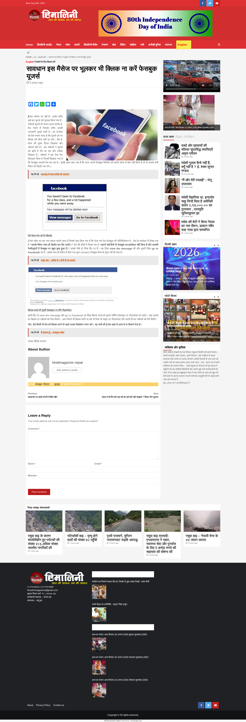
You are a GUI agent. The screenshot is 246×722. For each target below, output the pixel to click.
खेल (114, 44)
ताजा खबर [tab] (168, 136)
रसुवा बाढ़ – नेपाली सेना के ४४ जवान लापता (202, 538)
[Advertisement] (79, 615)
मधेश (67, 44)
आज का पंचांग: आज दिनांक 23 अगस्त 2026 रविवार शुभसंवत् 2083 (189, 127)
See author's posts (67, 370)
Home (29, 44)
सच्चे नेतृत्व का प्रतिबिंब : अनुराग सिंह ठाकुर (109, 604)
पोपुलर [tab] (179, 136)
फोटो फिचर (171, 295)
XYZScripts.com (136, 721)
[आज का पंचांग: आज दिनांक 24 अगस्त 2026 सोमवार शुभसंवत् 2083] (99, 690)
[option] (191, 112)
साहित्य (133, 44)
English (182, 44)
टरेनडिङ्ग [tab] (189, 136)
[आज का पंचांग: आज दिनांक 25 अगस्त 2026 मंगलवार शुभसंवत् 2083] (99, 667)
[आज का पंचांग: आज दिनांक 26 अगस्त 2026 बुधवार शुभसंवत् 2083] (99, 645)
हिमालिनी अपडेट (44, 44)
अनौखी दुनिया (154, 44)
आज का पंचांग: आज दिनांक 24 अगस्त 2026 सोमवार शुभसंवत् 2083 (120, 680)
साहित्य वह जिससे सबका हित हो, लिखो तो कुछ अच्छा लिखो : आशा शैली (120, 581)
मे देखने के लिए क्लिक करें (40, 62)
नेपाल (58, 44)
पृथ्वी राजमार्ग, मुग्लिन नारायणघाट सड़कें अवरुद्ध (122, 538)
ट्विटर (47, 384)
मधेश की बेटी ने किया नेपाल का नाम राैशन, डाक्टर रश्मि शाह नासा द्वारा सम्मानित (198, 226)
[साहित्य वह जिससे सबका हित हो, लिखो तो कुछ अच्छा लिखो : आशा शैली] (99, 592)
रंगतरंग (105, 44)
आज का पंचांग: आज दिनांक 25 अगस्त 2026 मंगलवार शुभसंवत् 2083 (120, 657)
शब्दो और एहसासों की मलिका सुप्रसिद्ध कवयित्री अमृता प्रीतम (197, 149)
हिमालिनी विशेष (90, 44)
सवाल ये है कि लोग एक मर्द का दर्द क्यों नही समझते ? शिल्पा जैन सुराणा (130, 395)
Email (98, 464)
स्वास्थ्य (168, 44)
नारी (142, 44)
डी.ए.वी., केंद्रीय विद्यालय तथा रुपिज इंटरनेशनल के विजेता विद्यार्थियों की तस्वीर (189, 324)
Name (32, 464)
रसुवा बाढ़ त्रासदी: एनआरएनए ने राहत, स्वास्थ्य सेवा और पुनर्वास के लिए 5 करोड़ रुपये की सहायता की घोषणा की (161, 544)
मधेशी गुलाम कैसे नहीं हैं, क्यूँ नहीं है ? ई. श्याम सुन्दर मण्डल (197, 167)
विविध (122, 44)
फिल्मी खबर (171, 244)
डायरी (77, 44)
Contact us (58, 705)
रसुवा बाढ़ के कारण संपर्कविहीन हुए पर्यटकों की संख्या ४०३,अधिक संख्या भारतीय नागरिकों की (44, 542)
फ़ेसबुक (38, 384)
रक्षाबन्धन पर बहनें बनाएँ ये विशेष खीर (42, 395)
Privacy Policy (43, 705)
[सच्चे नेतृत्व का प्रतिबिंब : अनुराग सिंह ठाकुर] (99, 614)
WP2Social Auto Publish (112, 721)
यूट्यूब (57, 384)
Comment (34, 429)
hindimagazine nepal (67, 362)
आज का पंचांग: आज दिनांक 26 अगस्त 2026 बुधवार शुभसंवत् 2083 (119, 634)
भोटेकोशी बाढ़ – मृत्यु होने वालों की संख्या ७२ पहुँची (82, 538)
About (30, 705)
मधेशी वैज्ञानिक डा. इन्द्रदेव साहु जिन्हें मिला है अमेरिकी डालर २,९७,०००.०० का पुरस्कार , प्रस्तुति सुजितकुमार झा (197, 205)
